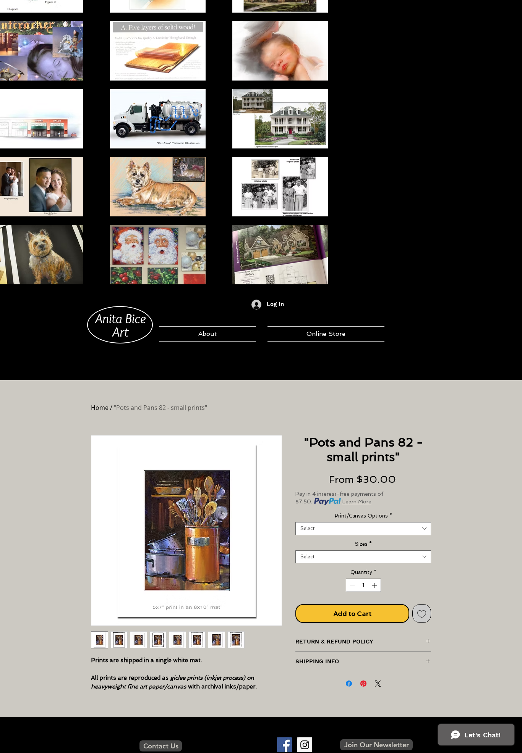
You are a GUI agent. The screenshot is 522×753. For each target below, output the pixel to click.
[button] (376, 744)
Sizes (363, 544)
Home (100, 407)
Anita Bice (120, 318)
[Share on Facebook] (348, 683)
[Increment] (375, 585)
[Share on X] (378, 683)
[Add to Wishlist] (421, 613)
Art (120, 331)
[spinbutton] (363, 585)
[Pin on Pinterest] (363, 683)
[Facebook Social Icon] (284, 744)
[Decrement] (351, 585)
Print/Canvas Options (363, 516)
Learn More (356, 501)
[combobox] (363, 528)
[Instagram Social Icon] (304, 744)
